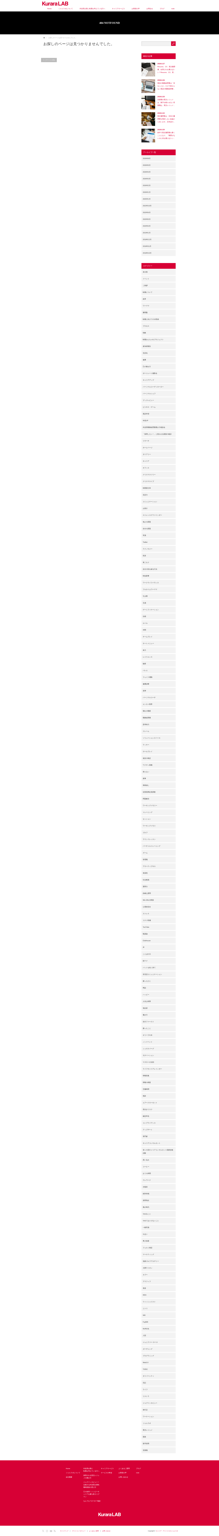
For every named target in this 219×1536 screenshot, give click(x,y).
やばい (145, 1234)
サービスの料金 (106, 1473)
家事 (144, 778)
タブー (145, 1275)
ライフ (145, 1389)
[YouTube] (50, 1530)
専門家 (145, 1136)
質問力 (145, 886)
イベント (146, 279)
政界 (144, 299)
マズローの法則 (148, 1062)
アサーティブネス (149, 866)
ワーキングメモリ (149, 826)
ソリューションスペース (151, 738)
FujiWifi (145, 1322)
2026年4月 (147, 172)
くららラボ (147, 1423)
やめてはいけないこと (151, 1221)
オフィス (146, 468)
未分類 (145, 272)
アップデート (147, 1130)
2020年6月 (147, 212)
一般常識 (146, 1227)
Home (49, 9)
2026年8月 (147, 158)
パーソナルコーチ (149, 697)
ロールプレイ (147, 751)
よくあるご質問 (124, 1468)
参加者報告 (147, 346)
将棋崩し (146, 785)
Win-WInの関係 (148, 900)
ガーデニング (147, 1349)
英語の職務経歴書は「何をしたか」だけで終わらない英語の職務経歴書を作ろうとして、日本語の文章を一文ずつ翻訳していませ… (166, 86)
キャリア (146, 461)
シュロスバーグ (148, 1049)
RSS (54, 1530)
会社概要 (69, 1477)
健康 (144, 360)
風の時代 (146, 1207)
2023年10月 (147, 206)
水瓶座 (145, 1187)
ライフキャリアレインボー (152, 1069)
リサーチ (146, 441)
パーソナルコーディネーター (153, 387)
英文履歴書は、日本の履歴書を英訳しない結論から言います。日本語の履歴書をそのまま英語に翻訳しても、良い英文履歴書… (166, 119)
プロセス (146, 326)
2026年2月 (147, 185)
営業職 (145, 1450)
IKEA (144, 1295)
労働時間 (146, 1089)
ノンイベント (147, 1042)
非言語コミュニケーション (152, 974)
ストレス (146, 913)
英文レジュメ (147, 1430)
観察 (144, 664)
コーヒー (146, 1167)
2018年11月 (147, 246)
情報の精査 (147, 1082)
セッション (147, 819)
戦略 (144, 333)
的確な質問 (147, 893)
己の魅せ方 (147, 366)
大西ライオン (147, 1268)
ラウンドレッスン (149, 839)
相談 (144, 1096)
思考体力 (146, 724)
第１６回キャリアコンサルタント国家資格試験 (158, 1151)
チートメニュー (148, 643)
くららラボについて (65, 9)
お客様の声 (136, 9)
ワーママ (146, 306)
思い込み (146, 1160)
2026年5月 (147, 165)
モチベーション (148, 1055)
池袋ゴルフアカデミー (151, 1261)
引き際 (145, 596)
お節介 (145, 508)
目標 (144, 616)
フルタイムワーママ (150, 589)
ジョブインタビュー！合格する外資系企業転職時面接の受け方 (91, 1484)
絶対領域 (146, 1194)
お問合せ (149, 9)
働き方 (145, 1015)
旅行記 (145, 1410)
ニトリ (145, 1308)
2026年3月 (147, 179)
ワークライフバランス (151, 583)
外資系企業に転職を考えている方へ (92, 9)
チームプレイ (147, 637)
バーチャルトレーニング (151, 846)
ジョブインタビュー (150, 1403)
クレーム (146, 731)
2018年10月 (147, 253)
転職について (147, 292)
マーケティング (148, 1254)
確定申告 (146, 1116)
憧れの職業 (147, 711)
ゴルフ (145, 832)
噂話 (144, 988)
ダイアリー (147, 454)
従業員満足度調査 (149, 792)
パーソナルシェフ (149, 393)
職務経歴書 (147, 718)
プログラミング (148, 1356)
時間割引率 (147, 488)
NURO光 (146, 1329)
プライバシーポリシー (79, 1531)
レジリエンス (147, 657)
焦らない (146, 772)
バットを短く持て (149, 967)
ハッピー (146, 994)
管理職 (145, 859)
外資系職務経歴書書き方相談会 (154, 427)
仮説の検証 (147, 758)
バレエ (145, 670)
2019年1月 (147, 233)
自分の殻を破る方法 (150, 569)
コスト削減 (147, 920)
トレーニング (147, 812)
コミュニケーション (150, 501)
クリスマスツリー (149, 474)
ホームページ (147, 447)
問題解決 (146, 799)
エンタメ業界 (147, 704)
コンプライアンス (149, 1123)
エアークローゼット (150, 1103)
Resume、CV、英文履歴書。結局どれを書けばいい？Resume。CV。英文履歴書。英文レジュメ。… (166, 70)
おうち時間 (147, 1173)
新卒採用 (146, 1443)
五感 (144, 603)
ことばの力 (147, 954)
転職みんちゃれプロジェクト (153, 339)
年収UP (145, 420)
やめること (147, 1214)
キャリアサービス (118, 9)
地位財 (145, 1008)
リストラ (146, 1396)
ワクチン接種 (147, 765)
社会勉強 (146, 880)
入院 (144, 1335)
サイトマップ (64, 1531)
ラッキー (146, 745)
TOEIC (145, 1369)
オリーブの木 (147, 1035)
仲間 (144, 630)
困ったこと (147, 1028)
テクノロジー (147, 549)
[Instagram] (46, 1530)
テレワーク (147, 1180)
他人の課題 (147, 522)
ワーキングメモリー (150, 805)
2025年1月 (147, 199)
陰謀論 (145, 934)
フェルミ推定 (147, 1248)
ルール (145, 623)
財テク (145, 961)
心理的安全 (147, 907)
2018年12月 (147, 239)
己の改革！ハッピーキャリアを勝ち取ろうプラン (91, 1494)
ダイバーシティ (148, 1376)
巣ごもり (146, 562)
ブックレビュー (148, 400)
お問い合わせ (123, 1477)
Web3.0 (145, 1362)
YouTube (146, 927)
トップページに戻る (49, 60)
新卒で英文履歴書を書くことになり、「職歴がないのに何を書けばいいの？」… (166, 136)
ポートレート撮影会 (150, 373)
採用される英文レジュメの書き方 (91, 1476)
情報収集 (146, 1076)
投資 (144, 556)
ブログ (162, 9)
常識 (144, 535)
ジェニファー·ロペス (150, 1342)
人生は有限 (147, 1001)
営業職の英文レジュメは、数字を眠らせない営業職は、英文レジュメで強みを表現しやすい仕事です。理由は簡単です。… (166, 103)
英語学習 (146, 414)
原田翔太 (146, 1200)
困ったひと (147, 981)
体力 (144, 650)
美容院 (145, 873)
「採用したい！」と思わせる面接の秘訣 (157, 434)
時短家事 (146, 576)
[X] (42, 1530)
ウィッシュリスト (149, 1302)
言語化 (145, 353)
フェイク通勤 (147, 677)
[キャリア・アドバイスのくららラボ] (55, 3)
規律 (144, 691)
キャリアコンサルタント (151, 1143)
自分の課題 (147, 529)
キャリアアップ (148, 380)
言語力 (145, 495)
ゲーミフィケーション (151, 610)
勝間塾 (145, 312)
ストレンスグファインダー (152, 515)
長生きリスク (147, 1109)
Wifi (144, 1315)
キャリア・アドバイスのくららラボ (167, 1531)
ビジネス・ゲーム (149, 407)
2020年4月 (147, 226)
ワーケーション (148, 1416)
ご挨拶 (145, 285)
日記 (144, 1383)
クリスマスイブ (148, 481)
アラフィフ (147, 1281)
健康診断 (146, 684)
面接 (144, 1437)
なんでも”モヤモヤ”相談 (91, 1501)
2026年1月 (147, 192)
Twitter (145, 542)
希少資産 (146, 1241)
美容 (144, 1288)
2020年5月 (147, 219)
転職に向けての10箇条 (151, 319)
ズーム (145, 853)
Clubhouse (147, 940)
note (173, 9)
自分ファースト (148, 1022)
